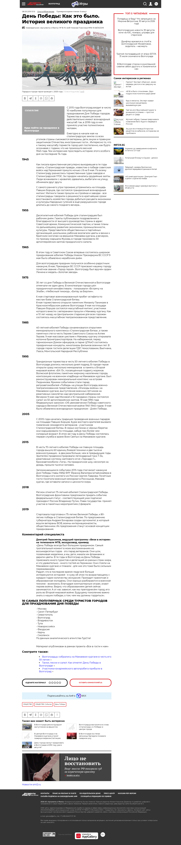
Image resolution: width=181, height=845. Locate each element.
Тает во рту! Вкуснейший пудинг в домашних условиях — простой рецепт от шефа (141, 112)
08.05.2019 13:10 (28, 11)
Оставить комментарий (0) (90, 683)
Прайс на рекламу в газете (64, 793)
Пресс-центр (109, 793)
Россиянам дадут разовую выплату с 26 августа (141, 187)
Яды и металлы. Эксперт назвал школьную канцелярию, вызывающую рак (140, 103)
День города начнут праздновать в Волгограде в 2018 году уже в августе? (49, 745)
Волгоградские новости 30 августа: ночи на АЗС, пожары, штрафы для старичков (136, 32)
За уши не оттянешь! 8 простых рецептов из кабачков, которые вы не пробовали (142, 131)
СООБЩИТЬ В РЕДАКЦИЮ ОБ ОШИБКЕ (96, 796)
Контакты (45, 793)
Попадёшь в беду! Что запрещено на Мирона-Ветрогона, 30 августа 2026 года (136, 21)
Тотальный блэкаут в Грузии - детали (141, 158)
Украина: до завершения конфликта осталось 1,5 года (141, 150)
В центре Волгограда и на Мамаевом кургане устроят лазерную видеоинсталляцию (47, 736)
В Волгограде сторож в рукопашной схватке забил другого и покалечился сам (136, 66)
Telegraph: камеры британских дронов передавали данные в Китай (141, 168)
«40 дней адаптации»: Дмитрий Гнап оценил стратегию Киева (141, 178)
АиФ (82, 92)
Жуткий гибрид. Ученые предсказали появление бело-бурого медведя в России (142, 121)
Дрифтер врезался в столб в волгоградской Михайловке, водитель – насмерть (136, 44)
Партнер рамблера (65, 834)
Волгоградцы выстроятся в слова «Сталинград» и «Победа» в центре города (94, 727)
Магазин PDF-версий (127, 793)
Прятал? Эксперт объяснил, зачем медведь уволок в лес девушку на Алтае (141, 84)
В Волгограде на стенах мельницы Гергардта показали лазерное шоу (92, 736)
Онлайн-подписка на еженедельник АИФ (59, 796)
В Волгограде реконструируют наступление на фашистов (48, 726)
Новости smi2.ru (31, 784)
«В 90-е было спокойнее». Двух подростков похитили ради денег (141, 92)
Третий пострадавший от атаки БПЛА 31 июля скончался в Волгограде (136, 55)
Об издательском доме (90, 793)
